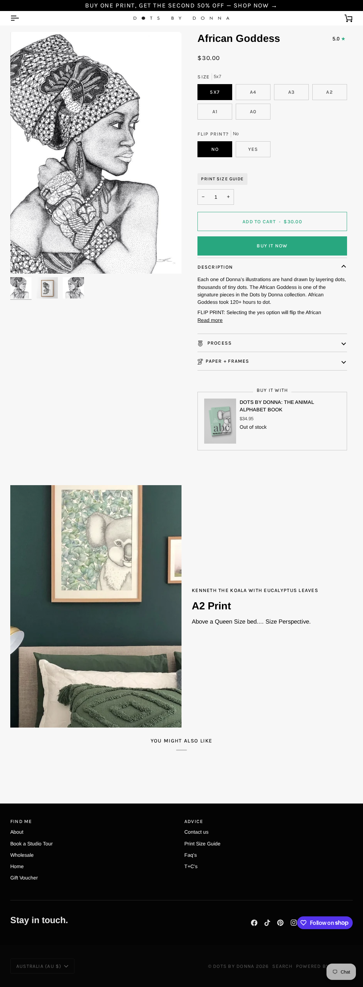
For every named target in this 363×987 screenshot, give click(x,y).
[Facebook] (254, 923)
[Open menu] (21, 18)
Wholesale (22, 855)
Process (219, 343)
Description (215, 267)
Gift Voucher (24, 878)
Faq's (190, 855)
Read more (210, 320)
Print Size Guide (222, 178)
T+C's (190, 866)
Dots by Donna (233, 966)
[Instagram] (294, 923)
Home (17, 866)
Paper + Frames (227, 361)
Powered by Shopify (324, 966)
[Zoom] (96, 153)
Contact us (196, 832)
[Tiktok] (267, 923)
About (16, 832)
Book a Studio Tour (31, 843)
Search (282, 966)
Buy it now (272, 245)
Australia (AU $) (39, 966)
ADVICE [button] (193, 821)
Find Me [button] (21, 821)
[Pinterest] (280, 923)
